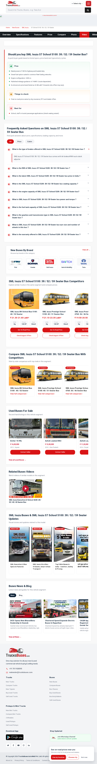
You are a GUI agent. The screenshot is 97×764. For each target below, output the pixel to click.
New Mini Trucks (11, 710)
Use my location (58, 757)
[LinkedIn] (29, 745)
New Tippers (10, 689)
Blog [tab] (20, 595)
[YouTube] (18, 745)
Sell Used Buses (55, 700)
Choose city (72, 757)
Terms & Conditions (33, 760)
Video (84, 35)
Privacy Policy (19, 760)
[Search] (88, 10)
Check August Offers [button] (24, 335)
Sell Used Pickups (12, 725)
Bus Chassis (53, 689)
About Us (9, 760)
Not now (84, 757)
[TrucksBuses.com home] (37, 3)
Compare (62, 35)
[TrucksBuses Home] (18, 652)
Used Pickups (10, 721)
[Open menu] (88, 3)
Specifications (22, 35)
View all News (15, 637)
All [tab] (10, 141)
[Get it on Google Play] (14, 737)
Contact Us (46, 760)
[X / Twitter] (8, 745)
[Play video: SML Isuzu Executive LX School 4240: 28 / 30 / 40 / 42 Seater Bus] (25, 488)
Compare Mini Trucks (13, 714)
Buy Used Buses (55, 693)
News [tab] (12, 595)
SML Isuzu (25, 27)
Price (50, 35)
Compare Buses (54, 685)
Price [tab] (19, 141)
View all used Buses (17, 460)
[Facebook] (13, 745)
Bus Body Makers (55, 696)
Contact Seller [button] (25, 452)
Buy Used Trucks (12, 693)
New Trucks (10, 682)
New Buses (15, 27)
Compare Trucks (11, 685)
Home (8, 27)
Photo (74, 35)
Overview (6, 35)
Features (38, 35)
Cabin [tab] (29, 141)
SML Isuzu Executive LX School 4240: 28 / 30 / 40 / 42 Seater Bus (25, 501)
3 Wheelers (9, 718)
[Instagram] (24, 745)
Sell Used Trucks (12, 696)
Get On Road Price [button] (24, 330)
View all (86, 250)
